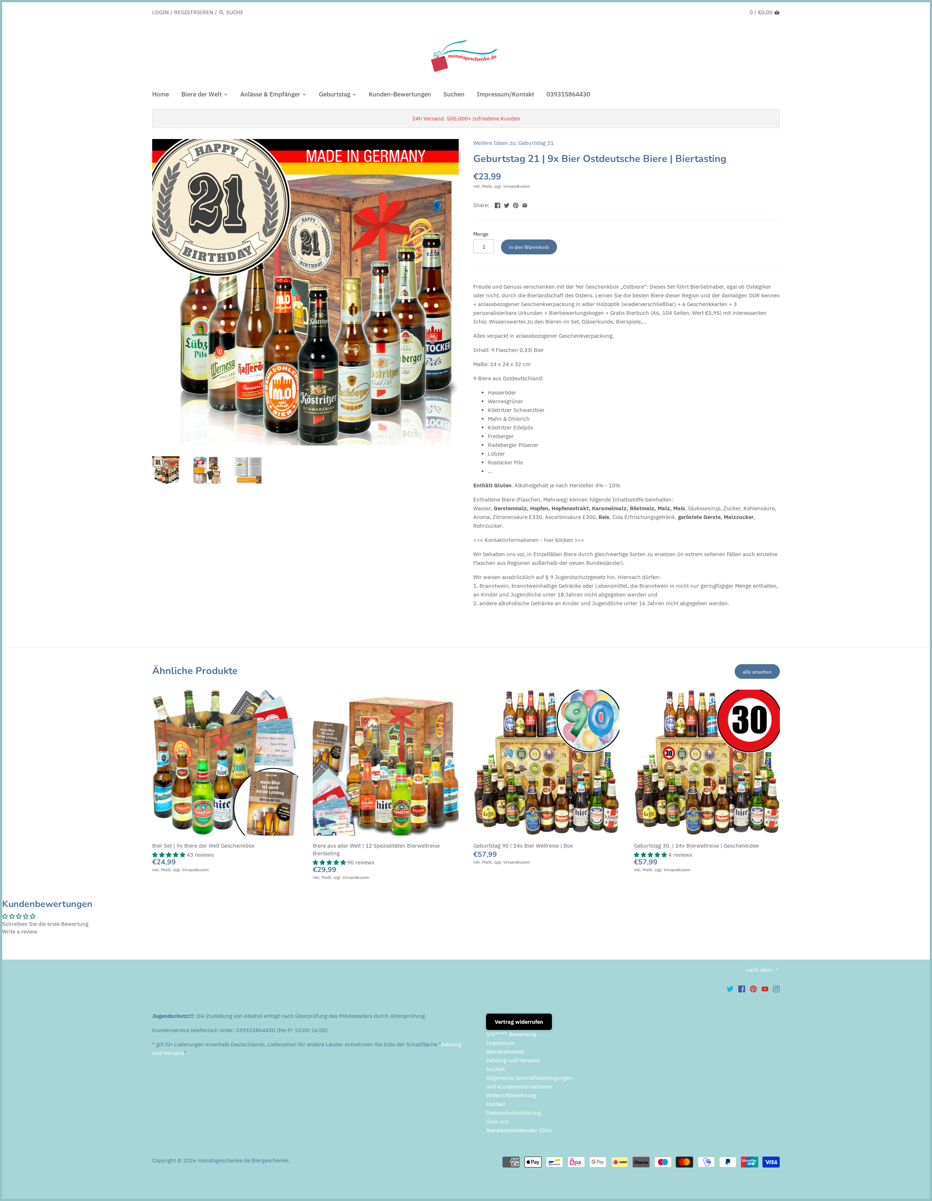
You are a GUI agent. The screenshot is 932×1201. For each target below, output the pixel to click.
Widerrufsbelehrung (511, 1095)
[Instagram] (776, 989)
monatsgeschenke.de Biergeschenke (243, 1160)
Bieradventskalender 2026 (519, 1130)
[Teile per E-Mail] (525, 204)
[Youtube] (765, 989)
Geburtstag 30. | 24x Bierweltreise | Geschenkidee (696, 845)
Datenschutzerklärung (513, 1112)
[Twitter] (730, 989)
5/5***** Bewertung (511, 1034)
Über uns (497, 1121)
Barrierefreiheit (505, 1051)
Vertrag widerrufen (519, 1021)
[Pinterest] (753, 989)
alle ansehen (757, 671)
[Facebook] (741, 989)
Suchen (495, 1069)
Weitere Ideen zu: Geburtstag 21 (513, 142)
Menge (481, 234)
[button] (169, 854)
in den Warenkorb (529, 246)
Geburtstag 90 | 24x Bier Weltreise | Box (523, 845)
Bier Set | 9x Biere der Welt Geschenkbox (203, 845)
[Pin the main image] (515, 204)
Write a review (19, 931)
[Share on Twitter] (506, 204)
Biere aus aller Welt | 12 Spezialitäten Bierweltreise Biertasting (376, 849)
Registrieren (193, 12)
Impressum (500, 1042)
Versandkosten (516, 186)
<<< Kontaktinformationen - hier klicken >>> (528, 539)
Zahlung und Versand (513, 1060)
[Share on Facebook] (497, 204)
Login (160, 12)
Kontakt (495, 1104)
